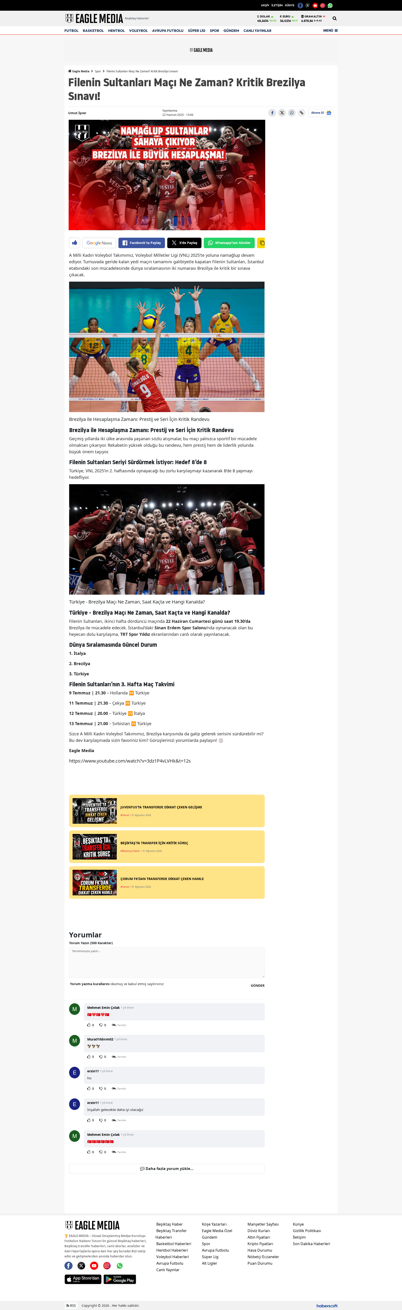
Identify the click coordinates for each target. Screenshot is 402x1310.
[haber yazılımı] (327, 1305)
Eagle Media (80, 71)
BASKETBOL (93, 30)
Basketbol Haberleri (173, 1243)
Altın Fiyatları (259, 1237)
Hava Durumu (260, 1250)
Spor (98, 71)
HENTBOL (116, 30)
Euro (286, 16)
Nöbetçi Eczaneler (263, 1256)
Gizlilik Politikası (307, 1230)
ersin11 (93, 1071)
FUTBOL (71, 30)
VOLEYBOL (138, 30)
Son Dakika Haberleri (311, 1243)
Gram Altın (313, 16)
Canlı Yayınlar (168, 1269)
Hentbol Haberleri (172, 1250)
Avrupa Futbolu (169, 1263)
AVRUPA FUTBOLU (168, 30)
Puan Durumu (260, 1263)
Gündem (209, 1237)
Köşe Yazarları (214, 1224)
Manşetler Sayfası (263, 1224)
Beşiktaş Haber (169, 1224)
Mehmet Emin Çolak (103, 1007)
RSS (72, 1305)
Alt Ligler (209, 1263)
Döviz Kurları (259, 1230)
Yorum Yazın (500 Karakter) (91, 943)
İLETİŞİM (277, 5)
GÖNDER (258, 985)
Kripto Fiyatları (260, 1243)
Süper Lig (210, 1256)
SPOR (214, 30)
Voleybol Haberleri (172, 1256)
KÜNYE (289, 5)
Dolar (265, 16)
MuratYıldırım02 (100, 1039)
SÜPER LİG (196, 30)
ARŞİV (265, 5)
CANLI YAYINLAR (257, 30)
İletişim (299, 1237)
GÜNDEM (231, 30)
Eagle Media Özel (217, 1230)
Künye (298, 1224)
